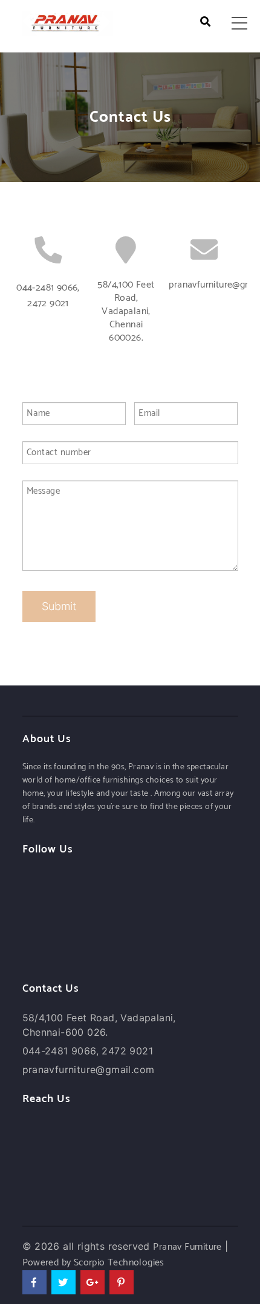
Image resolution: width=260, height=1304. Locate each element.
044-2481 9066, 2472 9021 (48, 296)
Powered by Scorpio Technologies (93, 1263)
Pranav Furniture (187, 1247)
